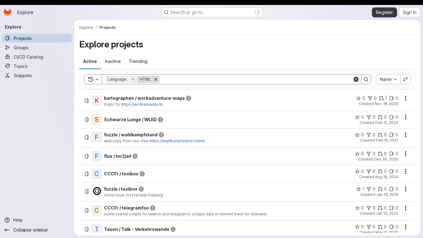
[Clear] (356, 79)
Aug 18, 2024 (386, 176)
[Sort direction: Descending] (406, 79)
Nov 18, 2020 (386, 103)
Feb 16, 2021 (387, 140)
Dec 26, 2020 (386, 159)
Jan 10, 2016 (387, 194)
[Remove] (155, 79)
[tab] (90, 61)
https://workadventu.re (142, 104)
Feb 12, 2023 (386, 122)
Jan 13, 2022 (387, 213)
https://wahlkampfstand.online (177, 141)
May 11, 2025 (386, 232)
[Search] (366, 79)
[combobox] (388, 79)
